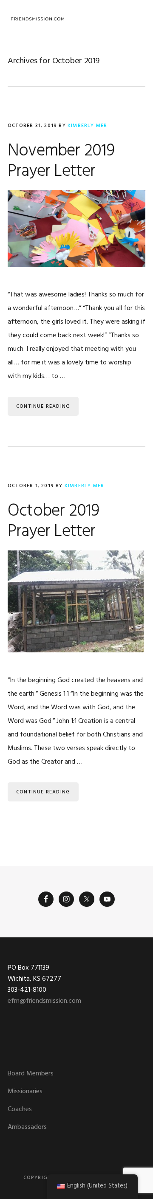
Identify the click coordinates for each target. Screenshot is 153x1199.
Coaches (20, 1109)
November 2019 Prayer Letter (61, 161)
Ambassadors (27, 1127)
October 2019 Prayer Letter (53, 521)
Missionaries (25, 1091)
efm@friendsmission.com (44, 1001)
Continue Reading (43, 406)
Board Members (31, 1073)
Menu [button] (135, 19)
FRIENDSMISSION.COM (37, 19)
